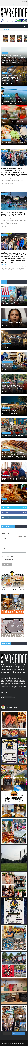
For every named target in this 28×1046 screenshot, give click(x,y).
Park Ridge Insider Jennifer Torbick (12, 346)
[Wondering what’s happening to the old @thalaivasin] (14, 804)
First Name (4, 543)
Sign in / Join (24, 1)
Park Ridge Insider (6, 139)
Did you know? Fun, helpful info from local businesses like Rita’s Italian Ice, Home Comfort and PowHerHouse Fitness (14, 301)
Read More (4, 186)
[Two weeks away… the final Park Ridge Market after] (14, 911)
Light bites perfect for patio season (12, 122)
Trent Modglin (5, 178)
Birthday (4, 554)
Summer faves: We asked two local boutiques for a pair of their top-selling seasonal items (13, 367)
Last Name (4, 548)
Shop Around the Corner (7, 362)
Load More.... (6, 643)
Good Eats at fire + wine (11, 501)
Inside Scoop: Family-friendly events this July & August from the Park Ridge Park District (13, 214)
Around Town (4, 150)
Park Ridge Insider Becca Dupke (13, 435)
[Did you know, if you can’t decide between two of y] (14, 938)
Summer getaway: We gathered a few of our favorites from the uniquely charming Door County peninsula (13, 100)
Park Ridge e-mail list (8, 561)
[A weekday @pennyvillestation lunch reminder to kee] (14, 778)
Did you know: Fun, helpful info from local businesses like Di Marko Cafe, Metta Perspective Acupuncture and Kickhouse (13, 455)
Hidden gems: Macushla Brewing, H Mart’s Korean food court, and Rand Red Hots (13, 412)
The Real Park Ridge (12, 1043)
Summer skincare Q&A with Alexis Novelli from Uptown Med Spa (12, 323)
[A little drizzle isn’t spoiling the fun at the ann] (14, 831)
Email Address (6, 538)
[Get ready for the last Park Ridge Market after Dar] (14, 751)
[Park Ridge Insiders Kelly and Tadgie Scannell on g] (14, 724)
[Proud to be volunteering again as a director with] (14, 965)
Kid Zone (4, 72)
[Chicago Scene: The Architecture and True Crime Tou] (14, 1018)
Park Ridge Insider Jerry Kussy (13, 142)
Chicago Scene (8, 53)
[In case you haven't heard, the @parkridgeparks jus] (14, 858)
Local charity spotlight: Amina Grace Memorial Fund (14, 478)
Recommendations (6, 382)
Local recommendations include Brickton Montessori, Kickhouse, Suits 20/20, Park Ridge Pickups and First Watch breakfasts (13, 388)
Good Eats (5, 118)
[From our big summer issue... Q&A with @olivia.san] (14, 884)
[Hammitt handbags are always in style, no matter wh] (14, 991)
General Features (6, 95)
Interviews (5, 319)
